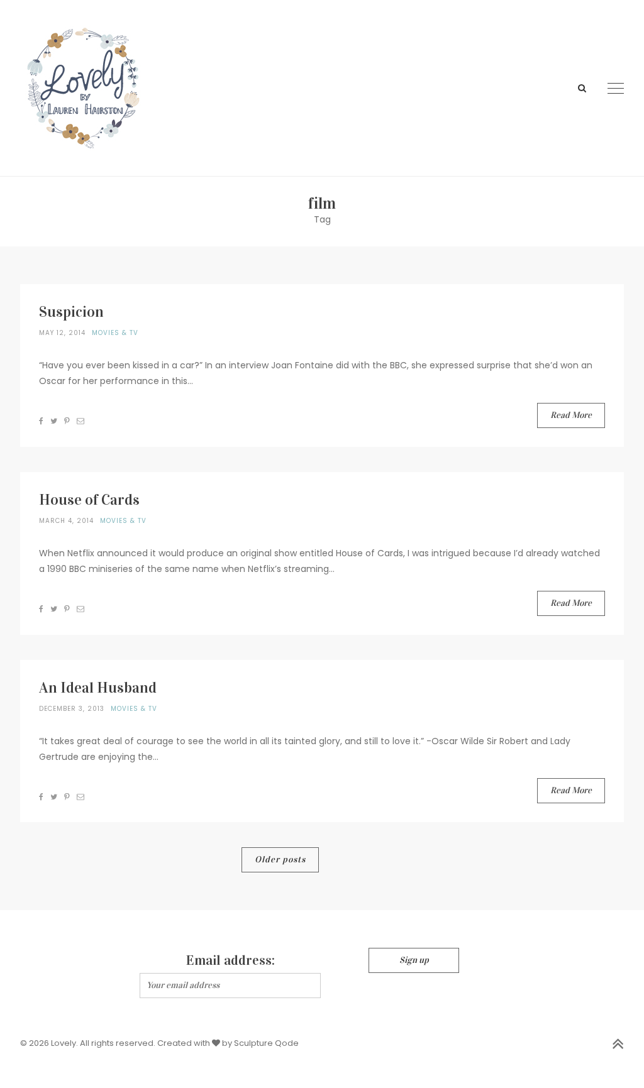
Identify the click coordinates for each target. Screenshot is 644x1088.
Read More (571, 415)
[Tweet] (54, 420)
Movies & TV (115, 333)
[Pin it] (67, 420)
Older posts (280, 859)
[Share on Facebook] (41, 420)
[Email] (81, 420)
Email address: (230, 960)
